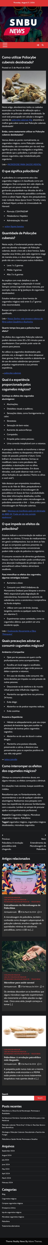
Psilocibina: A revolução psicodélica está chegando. (22, 1059)
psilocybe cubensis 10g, (22, 120)
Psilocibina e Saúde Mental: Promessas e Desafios (19, 1139)
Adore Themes (35, 1241)
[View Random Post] (38, 45)
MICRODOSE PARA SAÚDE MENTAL (24, 164)
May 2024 (5, 1169)
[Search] (43, 45)
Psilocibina (25, 818)
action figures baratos (14, 226)
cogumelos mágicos (18, 822)
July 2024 (5, 1160)
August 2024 (6, 1155)
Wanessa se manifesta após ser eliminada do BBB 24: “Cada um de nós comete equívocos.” (23, 514)
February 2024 (7, 1182)
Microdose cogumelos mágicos (16, 902)
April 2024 (6, 1173)
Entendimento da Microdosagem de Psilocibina (22, 906)
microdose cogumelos (25, 825)
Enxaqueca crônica (8, 1208)
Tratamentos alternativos (11, 1226)
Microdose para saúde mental (19, 982)
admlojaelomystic (10, 912)
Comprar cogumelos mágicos (12, 1203)
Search (5, 1094)
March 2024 (6, 1178)
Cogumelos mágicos (20, 815)
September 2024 (8, 1151)
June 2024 (6, 1164)
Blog (3, 1194)
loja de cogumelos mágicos (15, 900)
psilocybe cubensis (12, 373)
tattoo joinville (10, 759)
